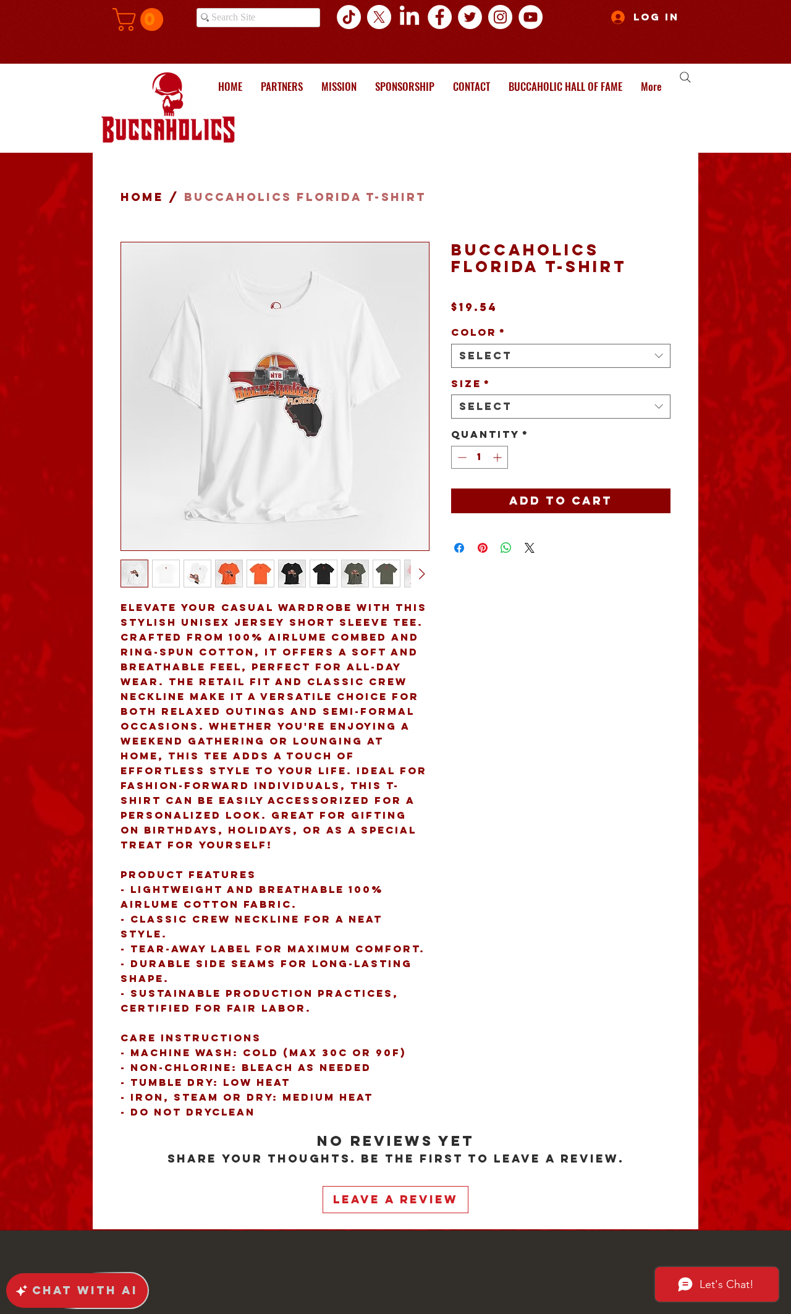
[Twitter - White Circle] (470, 17)
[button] (140, 19)
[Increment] (498, 457)
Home (142, 197)
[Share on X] (529, 547)
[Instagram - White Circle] (500, 17)
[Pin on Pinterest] (482, 547)
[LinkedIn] (409, 17)
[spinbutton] (479, 457)
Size (471, 384)
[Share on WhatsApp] (506, 547)
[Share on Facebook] (459, 547)
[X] (379, 17)
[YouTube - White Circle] (530, 17)
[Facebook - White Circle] (440, 17)
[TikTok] (349, 17)
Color (478, 332)
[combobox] (560, 356)
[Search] (685, 77)
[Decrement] (460, 457)
